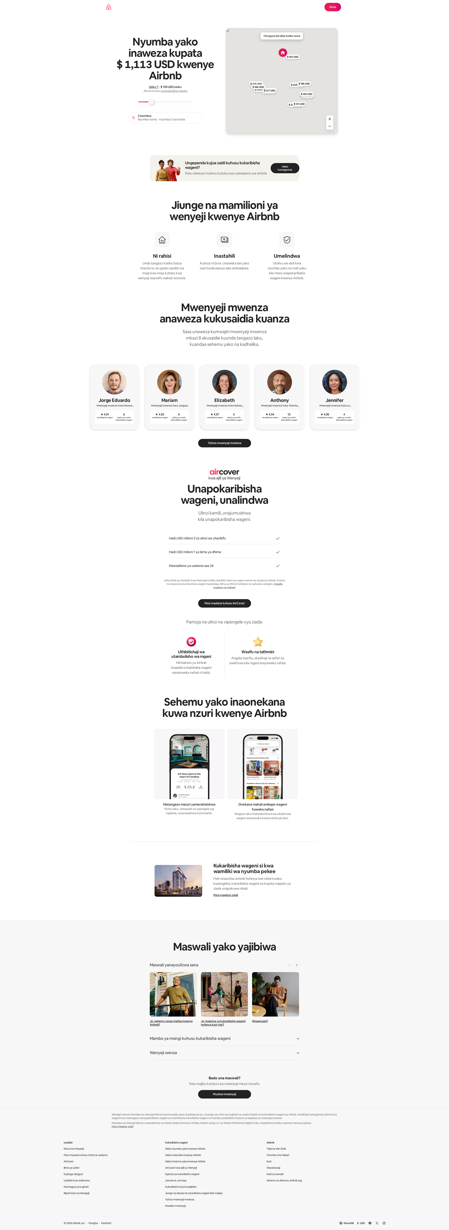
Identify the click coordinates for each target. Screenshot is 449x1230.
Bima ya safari (71, 1167)
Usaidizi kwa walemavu (77, 1180)
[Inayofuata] (296, 965)
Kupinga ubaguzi (73, 1174)
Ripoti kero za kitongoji (76, 1193)
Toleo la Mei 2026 (276, 1148)
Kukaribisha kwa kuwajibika (181, 1186)
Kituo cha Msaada (74, 1148)
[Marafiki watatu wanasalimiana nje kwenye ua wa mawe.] (224, 994)
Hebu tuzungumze (285, 168)
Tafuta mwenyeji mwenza (224, 443)
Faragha (93, 1223)
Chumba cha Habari (278, 1155)
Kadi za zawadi (275, 1174)
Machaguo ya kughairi (76, 1186)
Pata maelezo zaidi (225, 895)
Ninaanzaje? (260, 1021)
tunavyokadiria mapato (174, 91)
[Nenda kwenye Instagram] (384, 1223)
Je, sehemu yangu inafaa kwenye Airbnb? (171, 1023)
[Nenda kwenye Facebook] (370, 1223)
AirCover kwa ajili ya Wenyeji (181, 1167)
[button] (224, 1040)
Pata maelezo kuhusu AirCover (224, 603)
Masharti (106, 1223)
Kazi (269, 1161)
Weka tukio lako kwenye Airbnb (183, 1155)
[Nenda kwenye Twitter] (377, 1223)
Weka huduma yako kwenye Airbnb (185, 1161)
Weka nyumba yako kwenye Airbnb (185, 1148)
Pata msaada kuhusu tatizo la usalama (86, 1155)
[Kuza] (329, 119)
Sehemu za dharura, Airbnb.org (284, 1180)
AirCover (69, 1161)
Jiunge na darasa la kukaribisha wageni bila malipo (193, 1193)
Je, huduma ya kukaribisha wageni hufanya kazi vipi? (223, 1023)
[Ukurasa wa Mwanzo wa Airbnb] (108, 7)
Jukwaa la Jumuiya (175, 1180)
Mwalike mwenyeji (175, 1205)
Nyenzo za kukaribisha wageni (182, 1174)
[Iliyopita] (289, 965)
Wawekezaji (273, 1167)
